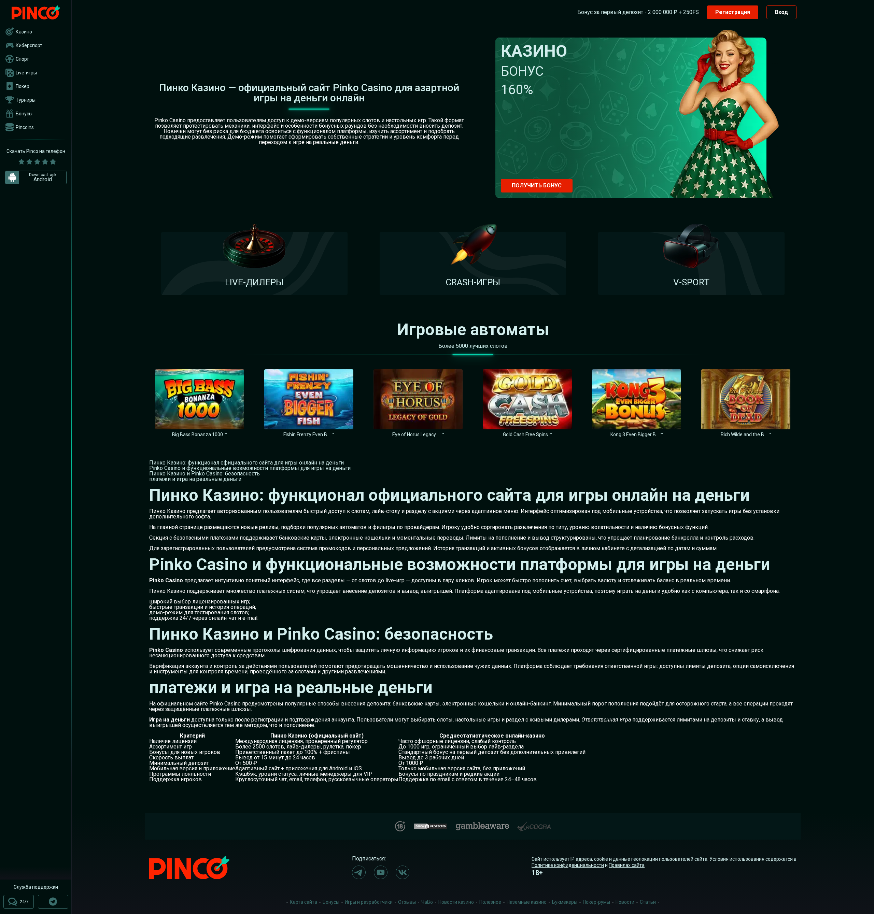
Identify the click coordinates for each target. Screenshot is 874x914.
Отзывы (407, 902)
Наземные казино (527, 902)
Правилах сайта (627, 865)
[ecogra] (534, 823)
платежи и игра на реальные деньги (195, 479)
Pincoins (25, 127)
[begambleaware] (482, 825)
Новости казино (456, 902)
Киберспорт (29, 45)
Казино (24, 31)
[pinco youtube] (380, 872)
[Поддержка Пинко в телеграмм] (53, 902)
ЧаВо (427, 902)
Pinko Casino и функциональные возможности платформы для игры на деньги (250, 468)
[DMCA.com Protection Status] (430, 825)
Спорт (22, 59)
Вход (781, 12)
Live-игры (26, 72)
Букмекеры (564, 902)
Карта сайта (303, 902)
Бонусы (24, 113)
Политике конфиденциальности (568, 865)
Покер (22, 86)
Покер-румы (596, 902)
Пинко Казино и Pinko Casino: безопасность (204, 473)
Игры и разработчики (369, 902)
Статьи (648, 902)
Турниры (26, 100)
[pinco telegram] (359, 872)
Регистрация (732, 12)
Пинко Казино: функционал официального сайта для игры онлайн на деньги (246, 462)
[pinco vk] (402, 872)
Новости (625, 902)
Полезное (490, 902)
